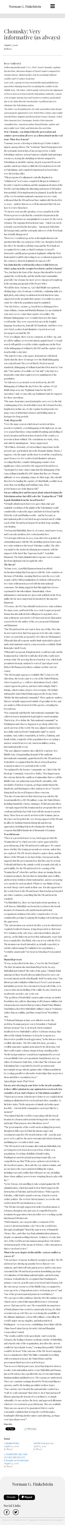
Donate (11, 1497)
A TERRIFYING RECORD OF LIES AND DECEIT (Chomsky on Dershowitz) (16, 1457)
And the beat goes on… (44, 1443)
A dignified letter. (12, 1443)
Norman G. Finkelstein (25, 6)
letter (28, 67)
